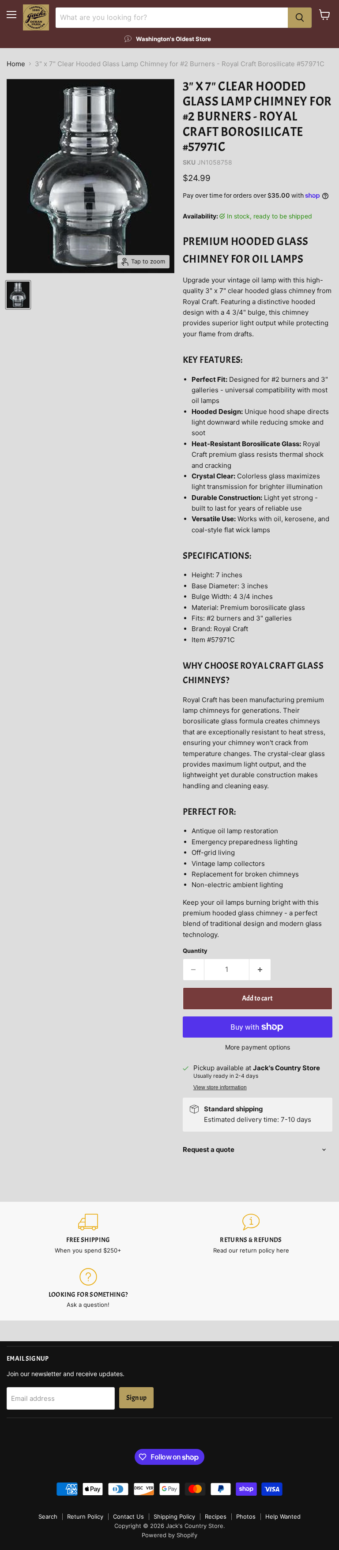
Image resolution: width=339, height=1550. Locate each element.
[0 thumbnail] (18, 295)
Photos (246, 1516)
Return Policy (85, 1516)
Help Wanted (283, 1516)
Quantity (195, 951)
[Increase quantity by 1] (260, 970)
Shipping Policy (174, 1516)
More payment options (257, 1047)
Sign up (136, 1397)
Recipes (215, 1516)
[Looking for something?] (88, 1288)
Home (16, 64)
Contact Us (128, 1516)
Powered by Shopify (169, 1535)
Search (47, 1516)
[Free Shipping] (88, 1233)
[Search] (300, 18)
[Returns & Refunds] (251, 1233)
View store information (220, 1087)
